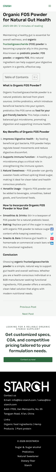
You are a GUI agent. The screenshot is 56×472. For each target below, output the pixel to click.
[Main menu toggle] (49, 6)
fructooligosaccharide (15, 44)
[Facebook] (51, 229)
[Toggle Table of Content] (33, 77)
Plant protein (24, 428)
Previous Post (28, 307)
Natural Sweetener (28, 456)
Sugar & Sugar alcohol (28, 447)
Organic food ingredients (18, 424)
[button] (28, 359)
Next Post (28, 313)
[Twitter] (51, 233)
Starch (28, 465)
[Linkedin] (51, 243)
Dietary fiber (28, 460)
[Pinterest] (51, 238)
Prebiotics (28, 451)
